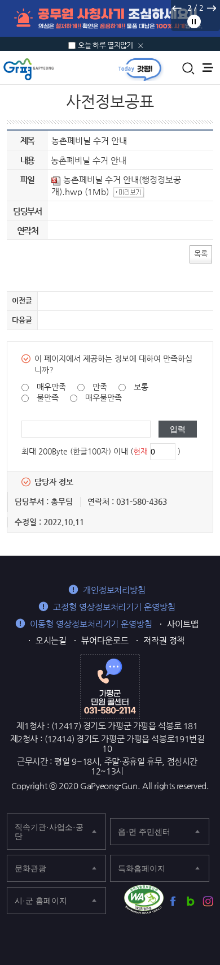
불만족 (48, 397)
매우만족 (51, 386)
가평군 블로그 (190, 901)
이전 (176, 8)
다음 (211, 8)
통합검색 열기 (188, 68)
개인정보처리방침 (114, 590)
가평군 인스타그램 (208, 901)
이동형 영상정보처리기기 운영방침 (91, 624)
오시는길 (51, 640)
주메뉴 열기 (208, 67)
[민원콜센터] (110, 685)
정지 (194, 21)
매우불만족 (103, 397)
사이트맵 (183, 624)
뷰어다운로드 (105, 640)
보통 (141, 386)
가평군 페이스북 (173, 901)
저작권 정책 (164, 640)
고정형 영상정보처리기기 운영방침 (114, 607)
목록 (201, 253)
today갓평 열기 (140, 69)
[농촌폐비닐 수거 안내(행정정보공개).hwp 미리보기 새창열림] (130, 191)
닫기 (140, 46)
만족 (100, 386)
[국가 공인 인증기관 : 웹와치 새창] (144, 899)
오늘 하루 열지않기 (105, 45)
